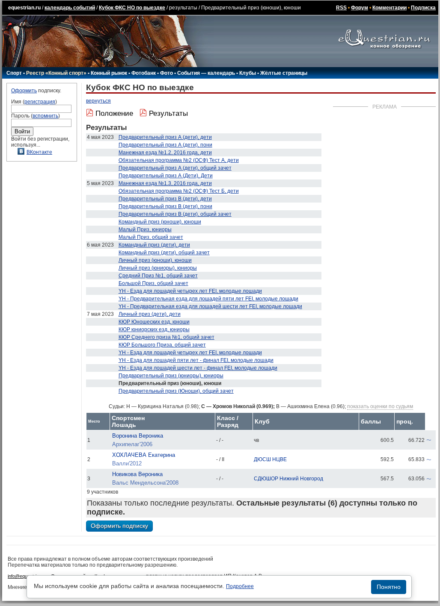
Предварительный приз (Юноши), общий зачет (176, 391)
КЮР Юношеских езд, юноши (154, 322)
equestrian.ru (24, 8)
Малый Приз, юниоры (145, 229)
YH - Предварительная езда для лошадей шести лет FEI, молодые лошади (210, 306)
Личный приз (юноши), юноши (155, 260)
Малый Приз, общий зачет (151, 237)
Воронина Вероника (137, 435)
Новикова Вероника (137, 474)
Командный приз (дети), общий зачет (164, 253)
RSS (341, 8)
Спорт (14, 73)
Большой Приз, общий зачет (153, 283)
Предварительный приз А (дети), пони (165, 145)
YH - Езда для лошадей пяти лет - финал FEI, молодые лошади (196, 360)
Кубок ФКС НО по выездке (132, 8)
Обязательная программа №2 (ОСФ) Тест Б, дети (179, 191)
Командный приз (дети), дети (154, 245)
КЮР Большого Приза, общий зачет (162, 345)
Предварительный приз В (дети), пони (165, 206)
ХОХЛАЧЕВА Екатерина (143, 455)
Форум (359, 8)
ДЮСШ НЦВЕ (270, 459)
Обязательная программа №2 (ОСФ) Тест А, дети (179, 160)
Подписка (423, 8)
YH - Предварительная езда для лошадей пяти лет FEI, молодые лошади (208, 299)
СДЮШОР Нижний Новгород (288, 479)
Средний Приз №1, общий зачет (158, 276)
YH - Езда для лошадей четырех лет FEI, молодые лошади (190, 291)
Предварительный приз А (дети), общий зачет (175, 168)
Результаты (168, 113)
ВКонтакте (39, 152)
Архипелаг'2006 (132, 444)
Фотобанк (143, 73)
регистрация (39, 102)
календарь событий (70, 8)
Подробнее (240, 586)
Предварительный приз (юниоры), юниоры (171, 376)
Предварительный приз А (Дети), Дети (166, 176)
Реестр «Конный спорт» (56, 73)
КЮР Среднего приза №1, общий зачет (166, 337)
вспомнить (45, 116)
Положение (114, 113)
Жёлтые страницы (283, 73)
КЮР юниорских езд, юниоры (154, 329)
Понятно (389, 586)
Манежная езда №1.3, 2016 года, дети (165, 183)
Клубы (247, 73)
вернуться (98, 101)
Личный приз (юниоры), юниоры (158, 268)
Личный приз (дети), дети (150, 314)
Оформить (24, 91)
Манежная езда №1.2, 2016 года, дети (165, 153)
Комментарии (389, 8)
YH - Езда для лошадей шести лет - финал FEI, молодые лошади (198, 368)
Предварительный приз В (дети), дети (165, 199)
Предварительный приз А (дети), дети (165, 137)
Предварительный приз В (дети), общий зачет (175, 214)
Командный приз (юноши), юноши (160, 222)
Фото (166, 73)
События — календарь (206, 73)
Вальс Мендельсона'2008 (145, 483)
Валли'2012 (127, 463)
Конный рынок (109, 73)
